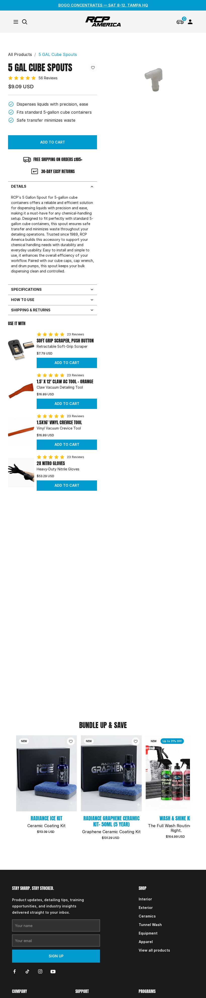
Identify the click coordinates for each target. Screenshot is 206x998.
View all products (154, 950)
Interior (145, 899)
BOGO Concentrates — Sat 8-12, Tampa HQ (103, 5)
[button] (52, 142)
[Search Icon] (24, 21)
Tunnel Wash (150, 924)
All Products (20, 54)
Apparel (146, 942)
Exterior (146, 907)
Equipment (148, 933)
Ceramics (147, 916)
